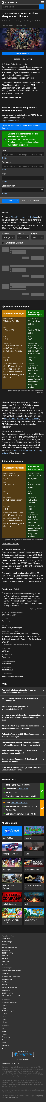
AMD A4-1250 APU (19, 802)
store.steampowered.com (12, 675)
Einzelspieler (7, 620)
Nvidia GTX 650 (34, 345)
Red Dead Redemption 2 (9, 947)
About (3, 1028)
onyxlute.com (7, 663)
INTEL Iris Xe (22, 788)
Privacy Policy (6, 1040)
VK (4, 1048)
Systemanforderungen (15, 21)
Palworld (4, 944)
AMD (5, 1005)
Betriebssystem (8, 185)
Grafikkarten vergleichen (9, 1011)
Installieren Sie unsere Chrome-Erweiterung (21, 140)
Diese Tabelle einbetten (10, 396)
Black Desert (5, 956)
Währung (6, 233)
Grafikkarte (6, 162)
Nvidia (5, 1022)
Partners (4, 1034)
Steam (39, 608)
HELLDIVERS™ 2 (7, 953)
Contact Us (5, 1043)
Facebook (6, 1045)
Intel (4, 1008)
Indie (4, 627)
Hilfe (5, 158)
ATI (4, 1016)
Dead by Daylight (7, 942)
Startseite (9, 2)
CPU (4, 150)
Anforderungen (7, 968)
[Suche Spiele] (41, 6)
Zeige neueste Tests (10, 120)
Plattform (20, 233)
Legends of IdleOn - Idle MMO (11, 976)
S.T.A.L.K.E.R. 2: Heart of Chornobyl (13, 996)
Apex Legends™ (7, 950)
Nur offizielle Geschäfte (14, 242)
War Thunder (6, 982)
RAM (4, 174)
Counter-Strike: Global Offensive (11, 971)
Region (34, 233)
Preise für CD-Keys (8, 936)
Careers (4, 1031)
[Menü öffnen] (42, 2)
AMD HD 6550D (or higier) (13, 346)
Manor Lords (5, 961)
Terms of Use (6, 1037)
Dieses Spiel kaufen (23, 59)
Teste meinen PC (23, 53)
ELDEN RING (6, 939)
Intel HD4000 (9, 345)
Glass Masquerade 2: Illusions (24, 217)
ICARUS (4, 964)
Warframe (5, 958)
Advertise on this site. (23, 1060)
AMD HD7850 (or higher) (35, 349)
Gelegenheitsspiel (14, 627)
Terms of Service (9, 1097)
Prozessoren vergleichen (9, 1002)
